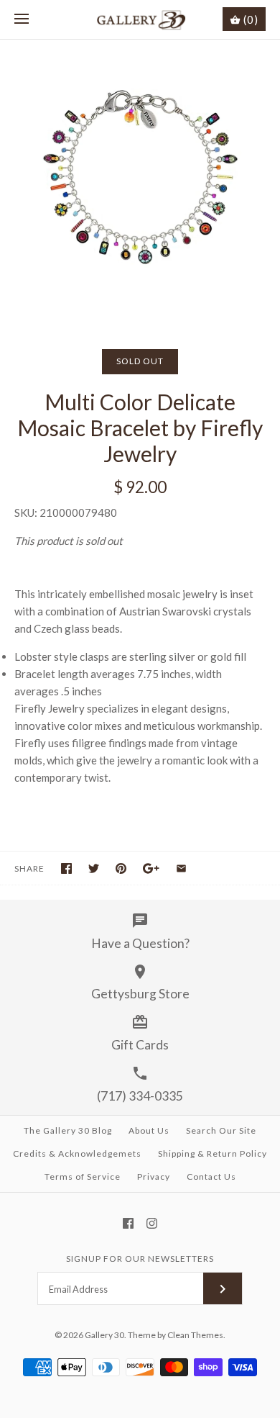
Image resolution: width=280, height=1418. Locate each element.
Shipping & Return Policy (212, 1153)
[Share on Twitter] (93, 868)
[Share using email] (181, 868)
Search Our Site (221, 1130)
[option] (140, 180)
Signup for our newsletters (140, 1258)
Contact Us (211, 1176)
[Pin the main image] (121, 868)
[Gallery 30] (140, 19)
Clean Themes (195, 1334)
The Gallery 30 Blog (68, 1130)
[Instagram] (151, 1223)
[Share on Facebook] (66, 868)
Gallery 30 (104, 1334)
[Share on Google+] (151, 868)
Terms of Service (83, 1176)
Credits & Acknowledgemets (77, 1153)
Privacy (153, 1176)
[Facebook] (128, 1223)
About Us (149, 1130)
